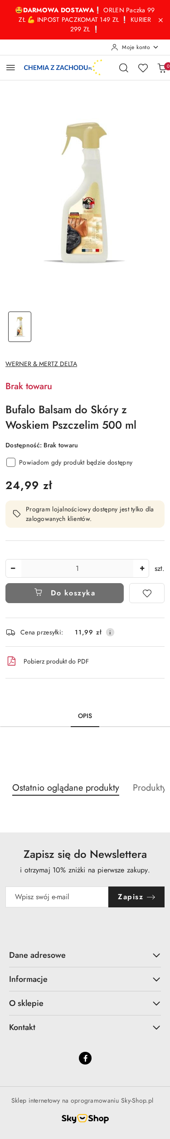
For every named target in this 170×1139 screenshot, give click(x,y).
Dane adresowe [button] (37, 955)
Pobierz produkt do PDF (56, 661)
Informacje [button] (28, 979)
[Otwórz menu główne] (10, 67)
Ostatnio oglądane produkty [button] (65, 787)
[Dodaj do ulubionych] (147, 593)
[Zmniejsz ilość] (12, 568)
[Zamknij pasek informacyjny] (160, 20)
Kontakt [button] (22, 1027)
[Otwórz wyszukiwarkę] (124, 67)
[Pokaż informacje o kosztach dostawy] (110, 632)
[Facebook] (85, 1058)
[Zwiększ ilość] (142, 568)
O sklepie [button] (26, 1003)
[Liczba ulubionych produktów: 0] (143, 67)
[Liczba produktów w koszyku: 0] (162, 67)
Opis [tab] (85, 715)
